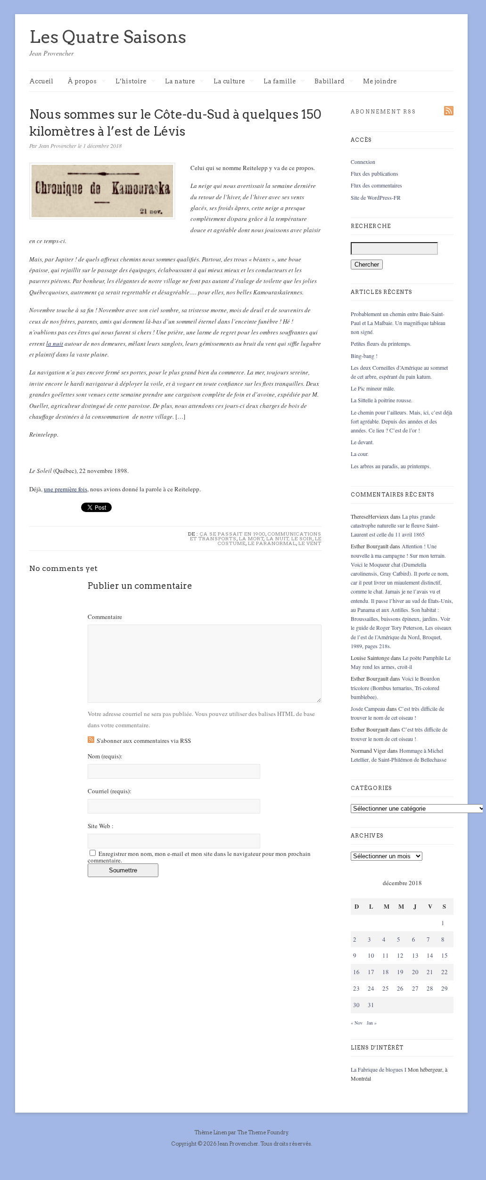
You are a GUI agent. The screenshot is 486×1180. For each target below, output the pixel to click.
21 (430, 972)
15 (444, 955)
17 (371, 972)
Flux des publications (374, 173)
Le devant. (362, 442)
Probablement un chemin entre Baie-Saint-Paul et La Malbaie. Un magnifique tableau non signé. (398, 322)
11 (385, 955)
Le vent (309, 543)
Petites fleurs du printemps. (381, 343)
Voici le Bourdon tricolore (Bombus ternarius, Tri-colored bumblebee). (395, 687)
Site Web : (101, 826)
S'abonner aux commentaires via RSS (144, 740)
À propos (82, 82)
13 (415, 955)
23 (356, 988)
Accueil (41, 81)
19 (400, 972)
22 (444, 972)
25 (385, 988)
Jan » (372, 1022)
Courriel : (110, 791)
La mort (251, 538)
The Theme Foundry (262, 1132)
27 (415, 988)
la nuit (54, 343)
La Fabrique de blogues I (378, 1069)
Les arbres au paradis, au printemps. (391, 466)
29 (444, 988)
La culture (229, 82)
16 (356, 972)
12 (400, 955)
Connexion (363, 161)
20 (415, 972)
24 (371, 988)
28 (430, 988)
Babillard (329, 82)
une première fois (65, 489)
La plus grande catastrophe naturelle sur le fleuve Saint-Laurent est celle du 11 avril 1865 (395, 525)
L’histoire (130, 82)
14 (430, 955)
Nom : (105, 756)
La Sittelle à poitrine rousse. (381, 400)
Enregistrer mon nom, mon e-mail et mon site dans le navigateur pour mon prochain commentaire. (199, 856)
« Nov (356, 1022)
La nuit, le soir (289, 538)
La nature (180, 82)
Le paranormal (272, 543)
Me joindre (379, 81)
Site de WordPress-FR (376, 197)
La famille (280, 82)
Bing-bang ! (364, 355)
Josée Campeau (368, 708)
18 (385, 972)
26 (400, 988)
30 (356, 1005)
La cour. (360, 453)
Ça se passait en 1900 (232, 534)
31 (371, 1005)
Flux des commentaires (376, 185)
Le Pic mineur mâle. (373, 388)
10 (371, 955)
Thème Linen (211, 1132)
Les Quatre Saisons (107, 36)
